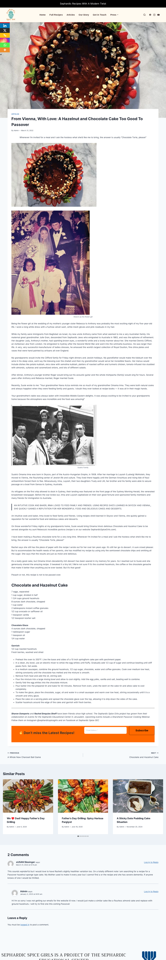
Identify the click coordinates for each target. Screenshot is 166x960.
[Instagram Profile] (154, 15)
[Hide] (1, 55)
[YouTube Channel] (158, 15)
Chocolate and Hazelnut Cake (143, 755)
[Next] (159, 806)
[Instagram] (5, 40)
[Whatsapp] (5, 45)
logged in (24, 924)
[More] (5, 49)
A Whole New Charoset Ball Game (24, 755)
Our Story (84, 15)
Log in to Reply (151, 862)
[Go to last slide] (7, 806)
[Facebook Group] (150, 15)
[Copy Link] (5, 35)
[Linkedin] (5, 25)
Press (114, 15)
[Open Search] (144, 15)
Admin (16, 130)
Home (42, 15)
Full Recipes (56, 15)
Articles (71, 15)
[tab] (78, 836)
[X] (5, 30)
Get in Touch (99, 15)
